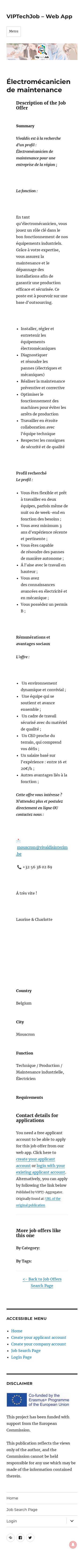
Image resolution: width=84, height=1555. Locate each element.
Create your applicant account (38, 1337)
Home (16, 1331)
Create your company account (38, 1344)
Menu (13, 31)
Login (12, 1521)
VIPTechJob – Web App (39, 16)
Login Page (21, 1357)
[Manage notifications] (73, 1544)
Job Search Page (26, 1350)
